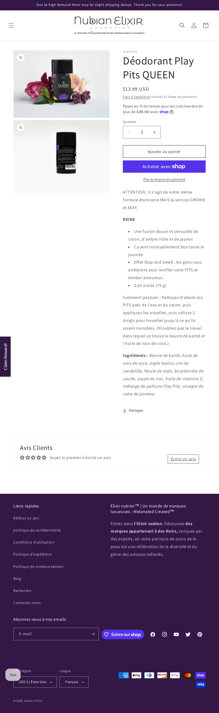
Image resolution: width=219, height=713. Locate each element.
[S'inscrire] (93, 634)
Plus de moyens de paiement (164, 179)
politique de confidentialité (37, 530)
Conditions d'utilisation (33, 542)
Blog (17, 578)
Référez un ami (26, 518)
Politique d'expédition (32, 554)
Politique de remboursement (38, 566)
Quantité (129, 122)
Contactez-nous (27, 602)
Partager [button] (136, 410)
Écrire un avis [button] (183, 459)
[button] (11, 25)
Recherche (22, 590)
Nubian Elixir (33, 701)
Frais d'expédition (136, 97)
